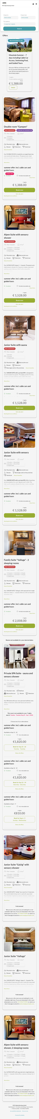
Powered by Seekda (19, 1115)
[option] (16, 138)
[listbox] (17, 137)
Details (13, 87)
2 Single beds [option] (10, 139)
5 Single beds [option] (10, 576)
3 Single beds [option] (10, 250)
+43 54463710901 (22, 913)
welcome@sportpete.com (27, 915)
